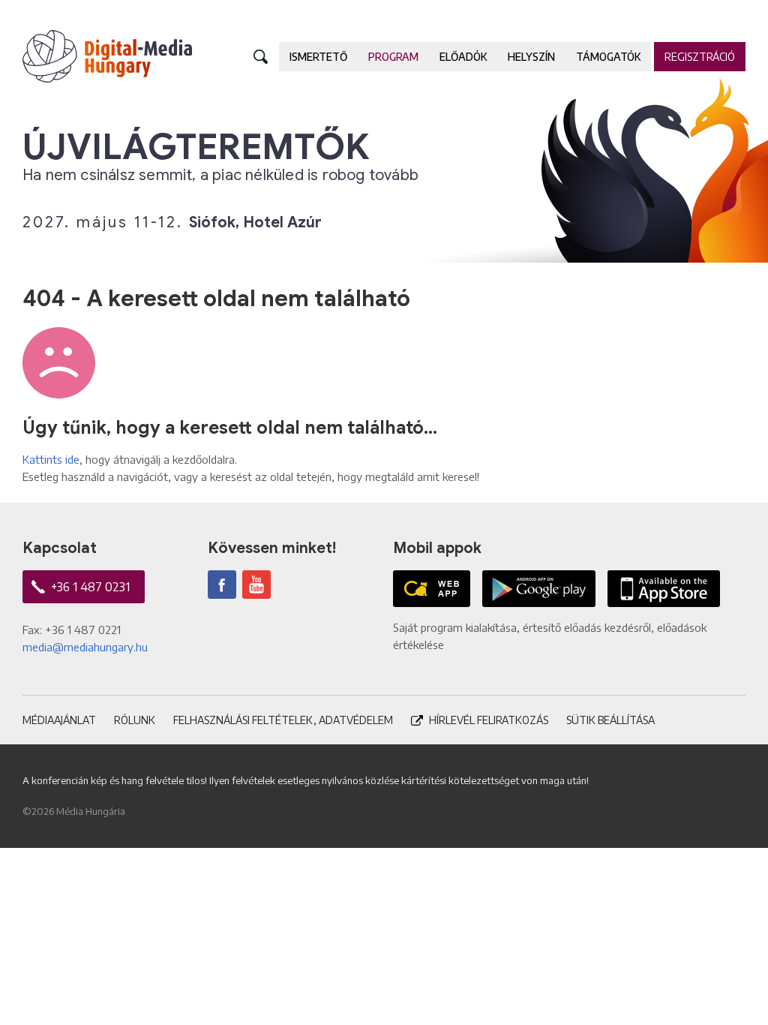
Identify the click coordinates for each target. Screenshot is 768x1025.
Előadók (463, 56)
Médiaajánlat (59, 720)
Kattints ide (51, 459)
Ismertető (318, 56)
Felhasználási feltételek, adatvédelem (283, 720)
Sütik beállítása (610, 720)
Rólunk (134, 720)
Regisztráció (699, 56)
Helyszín (531, 56)
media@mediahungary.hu (85, 647)
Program (393, 56)
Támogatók (608, 56)
